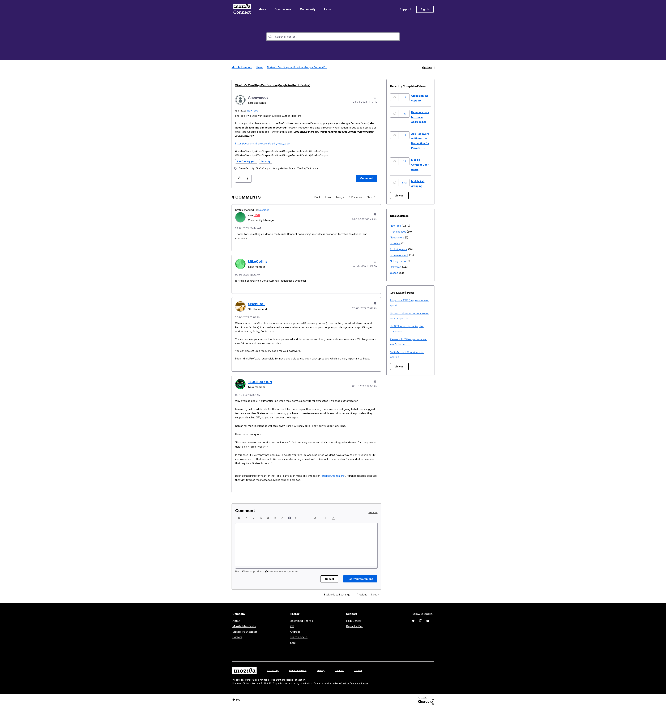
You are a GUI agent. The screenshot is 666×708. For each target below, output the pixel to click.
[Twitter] (413, 620)
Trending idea (398, 231)
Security (265, 161)
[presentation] (239, 518)
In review (395, 243)
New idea (252, 110)
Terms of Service (297, 670)
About (236, 621)
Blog (293, 642)
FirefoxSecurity (246, 168)
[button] (239, 178)
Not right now (398, 261)
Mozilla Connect (242, 9)
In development (399, 255)
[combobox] (333, 36)
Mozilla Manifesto (244, 626)
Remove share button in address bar (420, 117)
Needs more (397, 237)
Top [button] (238, 699)
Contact (358, 670)
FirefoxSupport (263, 168)
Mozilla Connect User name (420, 164)
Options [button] (427, 67)
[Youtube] (427, 620)
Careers (237, 637)
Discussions (283, 9)
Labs (327, 9)
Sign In (425, 9)
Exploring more (398, 249)
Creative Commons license (354, 683)
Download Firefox (301, 621)
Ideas (262, 9)
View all (399, 195)
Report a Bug (354, 626)
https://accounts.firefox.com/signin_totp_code (262, 143)
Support (405, 9)
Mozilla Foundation (244, 631)
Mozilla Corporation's (248, 680)
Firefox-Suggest (246, 161)
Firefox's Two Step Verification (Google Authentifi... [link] (297, 67)
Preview (373, 513)
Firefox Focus (299, 637)
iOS (292, 626)
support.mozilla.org (333, 475)
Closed (394, 272)
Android (295, 631)
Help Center (353, 621)
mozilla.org (273, 670)
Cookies (339, 670)
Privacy (321, 670)
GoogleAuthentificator (284, 168)
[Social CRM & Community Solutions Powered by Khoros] (426, 700)
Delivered (395, 266)
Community (307, 9)
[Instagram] (420, 620)
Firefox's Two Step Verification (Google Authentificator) (272, 85)
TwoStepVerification (307, 168)
